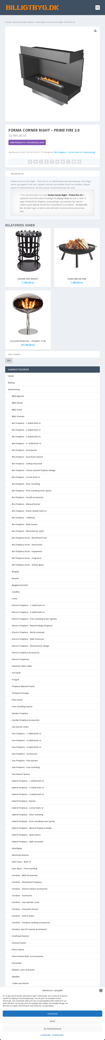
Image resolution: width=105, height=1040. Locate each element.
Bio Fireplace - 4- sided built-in (26, 443)
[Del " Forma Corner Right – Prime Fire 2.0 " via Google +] (41, 162)
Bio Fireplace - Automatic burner (27, 457)
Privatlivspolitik (57, 1035)
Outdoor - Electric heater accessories (29, 888)
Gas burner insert (20, 726)
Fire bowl (16, 672)
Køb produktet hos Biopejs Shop (27, 142)
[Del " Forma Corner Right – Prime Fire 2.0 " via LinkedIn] (57, 162)
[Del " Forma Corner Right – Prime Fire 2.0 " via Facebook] (30, 162)
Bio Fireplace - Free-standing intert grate (31, 490)
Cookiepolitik (45, 1035)
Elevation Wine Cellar (22, 666)
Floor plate (17, 699)
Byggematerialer (20, 585)
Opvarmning (17, 22)
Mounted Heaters (20, 855)
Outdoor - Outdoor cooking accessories (31, 922)
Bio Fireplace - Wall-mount (24, 524)
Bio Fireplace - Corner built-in (35, 22)
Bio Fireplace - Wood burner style (28, 531)
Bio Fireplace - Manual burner (26, 504)
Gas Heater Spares (21, 774)
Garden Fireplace (20, 713)
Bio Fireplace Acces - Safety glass (28, 564)
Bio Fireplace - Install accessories (27, 497)
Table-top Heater (20, 983)
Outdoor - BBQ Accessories (24, 875)
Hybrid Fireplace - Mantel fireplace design (32, 828)
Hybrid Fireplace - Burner (24, 801)
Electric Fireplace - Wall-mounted (28, 639)
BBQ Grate (17, 409)
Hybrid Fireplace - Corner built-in (27, 808)
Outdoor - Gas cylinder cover (25, 902)
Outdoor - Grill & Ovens (23, 915)
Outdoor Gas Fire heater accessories (29, 929)
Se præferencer (52, 1028)
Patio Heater (18, 949)
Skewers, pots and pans (23, 969)
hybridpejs (17, 848)
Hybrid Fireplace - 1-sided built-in (28, 781)
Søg (9, 360)
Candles (16, 592)
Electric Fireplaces (20, 659)
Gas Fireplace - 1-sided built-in (26, 733)
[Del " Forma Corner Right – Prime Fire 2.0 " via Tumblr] (46, 162)
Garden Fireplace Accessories (25, 720)
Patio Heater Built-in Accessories (27, 956)
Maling (11, 382)
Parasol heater (19, 943)
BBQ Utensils (18, 416)
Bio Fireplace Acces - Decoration (27, 544)
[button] (101, 990)
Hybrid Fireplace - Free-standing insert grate (33, 821)
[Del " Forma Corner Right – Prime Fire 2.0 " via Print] (79, 162)
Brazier (15, 578)
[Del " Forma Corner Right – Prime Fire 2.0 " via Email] (74, 162)
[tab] (52, 174)
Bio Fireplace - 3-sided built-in (26, 436)
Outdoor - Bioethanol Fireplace (27, 882)
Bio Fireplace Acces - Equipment (27, 551)
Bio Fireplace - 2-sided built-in (26, 430)
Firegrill (15, 679)
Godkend (52, 1013)
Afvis (52, 1021)
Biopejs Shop (63, 198)
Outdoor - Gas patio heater (25, 909)
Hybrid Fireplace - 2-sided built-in (28, 787)
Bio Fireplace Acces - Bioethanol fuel (29, 537)
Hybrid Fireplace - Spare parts (26, 834)
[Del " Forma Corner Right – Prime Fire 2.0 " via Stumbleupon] (68, 162)
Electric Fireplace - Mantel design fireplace (32, 625)
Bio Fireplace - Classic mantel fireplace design (34, 470)
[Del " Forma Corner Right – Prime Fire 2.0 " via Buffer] (63, 162)
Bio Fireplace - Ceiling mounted (27, 463)
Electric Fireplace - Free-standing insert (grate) (34, 619)
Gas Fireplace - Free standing (26, 767)
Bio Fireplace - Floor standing (26, 484)
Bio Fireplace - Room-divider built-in (29, 511)
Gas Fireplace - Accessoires (24, 753)
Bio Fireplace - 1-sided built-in (26, 423)
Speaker (16, 976)
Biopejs (15, 571)
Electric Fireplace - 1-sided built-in (28, 605)
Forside (8, 22)
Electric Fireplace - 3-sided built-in (28, 612)
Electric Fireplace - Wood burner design (30, 646)
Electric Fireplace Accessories (25, 652)
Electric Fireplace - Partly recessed (28, 632)
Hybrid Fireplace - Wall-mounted (27, 841)
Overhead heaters (20, 936)
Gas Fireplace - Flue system (25, 760)
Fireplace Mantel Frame (23, 686)
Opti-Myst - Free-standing (24, 868)
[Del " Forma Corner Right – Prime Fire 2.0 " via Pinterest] (52, 162)
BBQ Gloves (17, 402)
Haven (11, 376)
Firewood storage (20, 693)
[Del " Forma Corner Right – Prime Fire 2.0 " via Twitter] (35, 162)
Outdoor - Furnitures (22, 895)
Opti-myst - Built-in (21, 861)
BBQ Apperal (18, 396)
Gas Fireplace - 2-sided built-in (26, 740)
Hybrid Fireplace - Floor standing (27, 814)
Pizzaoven (17, 963)
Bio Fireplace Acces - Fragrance (26, 558)
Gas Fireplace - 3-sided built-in (26, 747)
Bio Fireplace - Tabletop (23, 517)
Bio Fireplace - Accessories (24, 450)
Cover (14, 598)
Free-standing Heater (22, 706)
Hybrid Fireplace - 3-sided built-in (28, 794)
